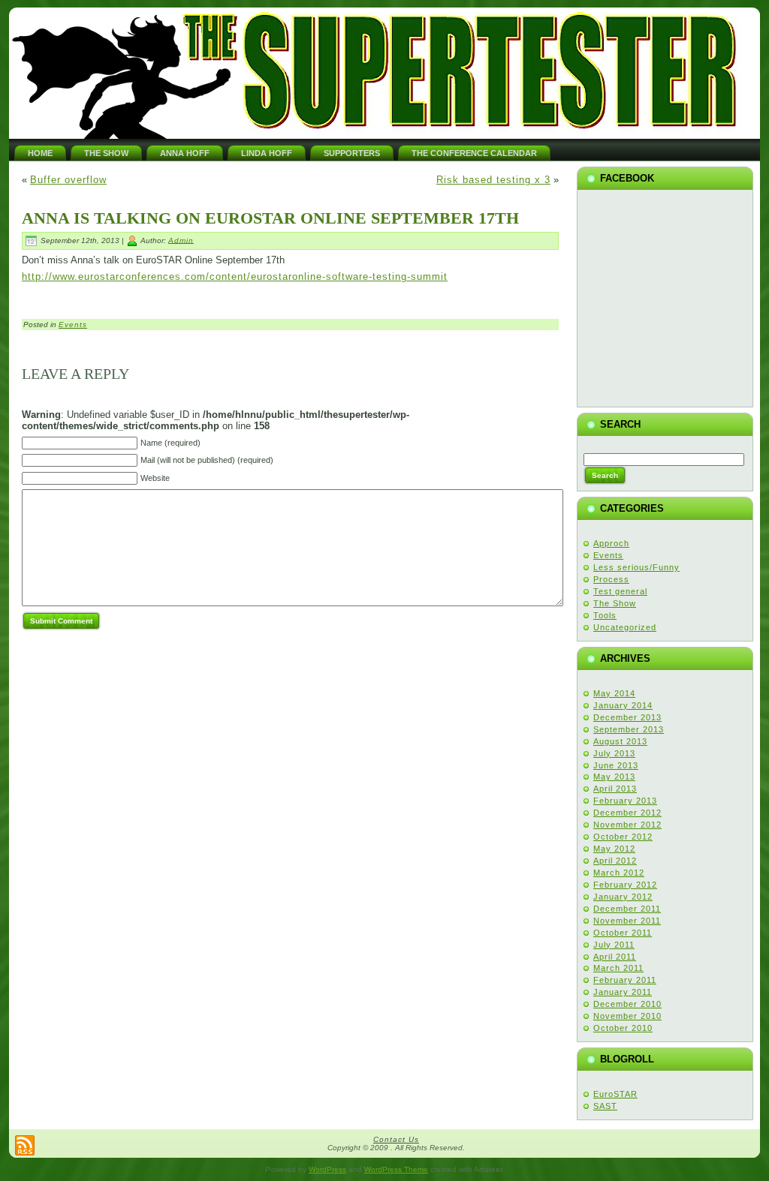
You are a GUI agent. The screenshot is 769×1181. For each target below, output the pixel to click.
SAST (605, 1105)
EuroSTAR (615, 1093)
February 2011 (624, 979)
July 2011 (614, 944)
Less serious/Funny (636, 567)
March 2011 (618, 967)
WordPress (327, 1169)
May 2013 (614, 776)
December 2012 (627, 812)
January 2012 (623, 896)
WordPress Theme (396, 1169)
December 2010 (627, 1003)
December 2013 (627, 717)
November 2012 (627, 824)
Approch (611, 543)
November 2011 (627, 920)
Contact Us (396, 1139)
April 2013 (615, 788)
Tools (605, 615)
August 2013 (620, 741)
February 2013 (625, 800)
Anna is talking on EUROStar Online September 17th (270, 218)
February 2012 (625, 884)
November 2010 (627, 1015)
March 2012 (618, 872)
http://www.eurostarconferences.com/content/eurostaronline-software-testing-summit (235, 276)
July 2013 (614, 753)
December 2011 (627, 908)
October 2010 (623, 1027)
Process (611, 579)
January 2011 (622, 991)
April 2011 (614, 956)
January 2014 (623, 705)
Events (73, 324)
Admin (181, 240)
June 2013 (615, 765)
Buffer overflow (68, 179)
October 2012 (623, 836)
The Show (614, 603)
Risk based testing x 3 (493, 179)
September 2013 (628, 729)
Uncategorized (624, 627)
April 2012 (615, 860)
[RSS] (25, 1145)
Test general (620, 591)
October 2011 (622, 932)
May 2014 (614, 693)
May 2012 (614, 848)
